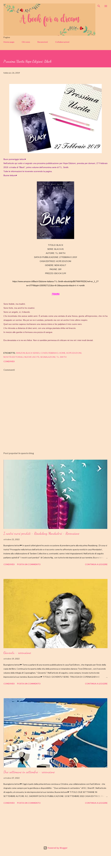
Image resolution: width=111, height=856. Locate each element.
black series (33, 353)
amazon (20, 353)
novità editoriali (13, 357)
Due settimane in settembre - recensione (29, 772)
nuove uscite (31, 357)
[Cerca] (99, 5)
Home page (8, 42)
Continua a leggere (96, 564)
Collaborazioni (62, 42)
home (62, 353)
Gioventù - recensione (17, 653)
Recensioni (42, 42)
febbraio (53, 353)
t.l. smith (61, 357)
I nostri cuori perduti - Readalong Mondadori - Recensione (41, 533)
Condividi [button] (9, 361)
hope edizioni (74, 353)
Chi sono (26, 42)
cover (44, 353)
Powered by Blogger (57, 847)
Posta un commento (29, 564)
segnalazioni (48, 357)
